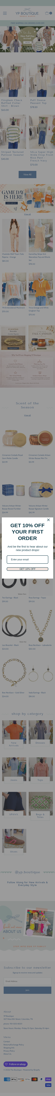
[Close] (48, 519)
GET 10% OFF (28, 569)
